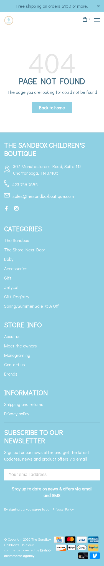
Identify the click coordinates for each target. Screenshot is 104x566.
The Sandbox (16, 240)
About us (12, 336)
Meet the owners (20, 346)
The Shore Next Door (24, 250)
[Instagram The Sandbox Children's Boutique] (16, 208)
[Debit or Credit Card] (83, 557)
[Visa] (82, 541)
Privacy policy (16, 413)
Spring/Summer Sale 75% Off (31, 306)
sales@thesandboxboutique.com (43, 196)
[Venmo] (95, 557)
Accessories (15, 268)
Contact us (14, 364)
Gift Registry (16, 296)
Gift (7, 278)
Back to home (52, 107)
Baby (8, 259)
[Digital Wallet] (77, 549)
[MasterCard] (70, 541)
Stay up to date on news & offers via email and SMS (52, 492)
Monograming (17, 355)
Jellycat (11, 287)
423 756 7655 (25, 184)
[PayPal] (93, 549)
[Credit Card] (59, 541)
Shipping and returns (23, 404)
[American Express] (93, 541)
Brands (10, 374)
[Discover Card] (61, 549)
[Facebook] (6, 208)
